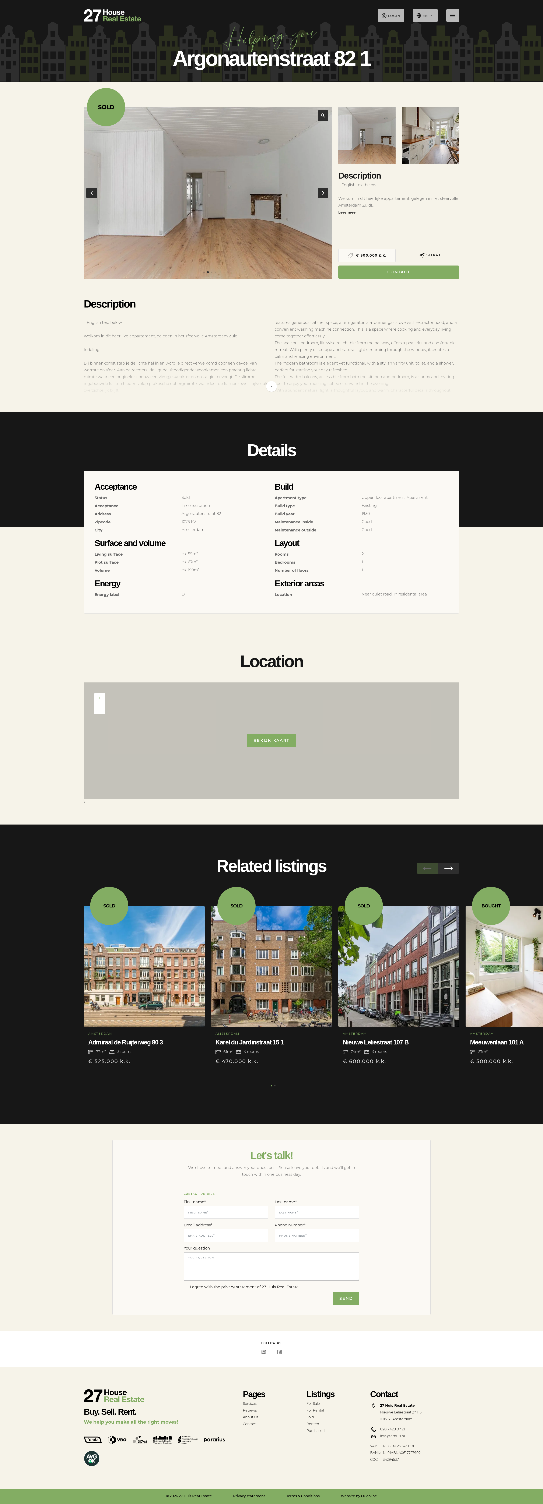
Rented (312, 1424)
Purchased (315, 1431)
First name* (195, 1202)
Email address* (198, 1225)
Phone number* (290, 1225)
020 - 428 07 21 (392, 1429)
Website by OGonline (359, 1496)
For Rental (315, 1410)
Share (434, 255)
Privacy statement (249, 1496)
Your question (197, 1248)
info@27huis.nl (392, 1436)
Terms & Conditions (303, 1496)
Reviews (250, 1410)
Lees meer (347, 212)
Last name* (286, 1202)
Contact (398, 272)
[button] (204, 272)
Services (250, 1404)
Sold (310, 1417)
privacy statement (238, 1287)
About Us (251, 1417)
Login (394, 15)
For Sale (313, 1404)
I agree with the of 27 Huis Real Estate (244, 1287)
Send (346, 1298)
